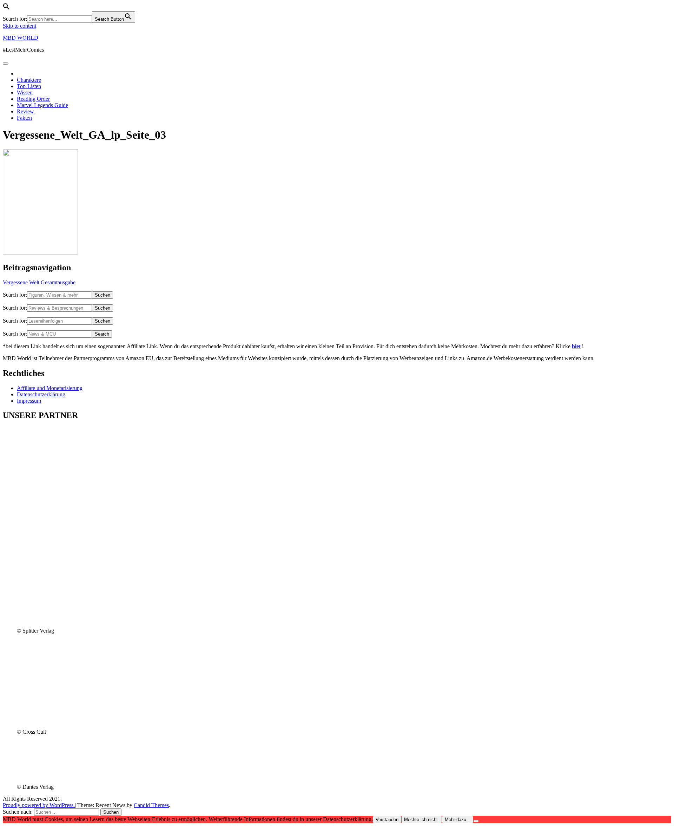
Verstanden (387, 819)
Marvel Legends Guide (42, 105)
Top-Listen (29, 86)
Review (25, 111)
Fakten (24, 118)
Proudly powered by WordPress (39, 805)
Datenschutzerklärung (41, 394)
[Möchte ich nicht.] (476, 821)
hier (576, 346)
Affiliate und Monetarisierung (49, 388)
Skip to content (19, 26)
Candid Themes (151, 805)
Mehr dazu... (457, 819)
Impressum (29, 401)
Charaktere (29, 80)
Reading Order (33, 99)
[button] (6, 8)
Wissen (25, 92)
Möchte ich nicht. (421, 819)
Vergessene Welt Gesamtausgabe (39, 282)
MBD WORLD (20, 38)
